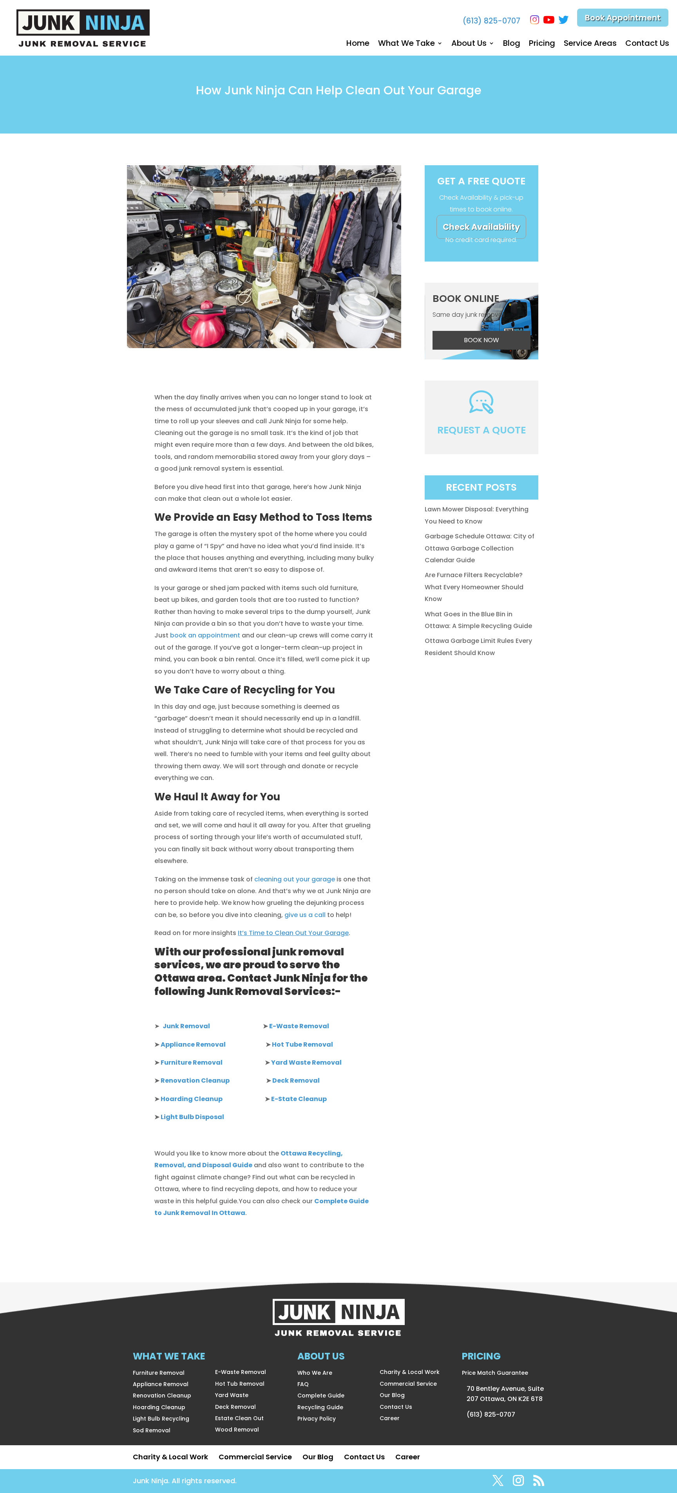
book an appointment (205, 635)
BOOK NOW (481, 340)
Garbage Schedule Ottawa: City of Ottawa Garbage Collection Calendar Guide (479, 548)
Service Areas (590, 44)
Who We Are (314, 1373)
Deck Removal (235, 1407)
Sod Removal (151, 1430)
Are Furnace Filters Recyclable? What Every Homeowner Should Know (474, 586)
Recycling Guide (320, 1407)
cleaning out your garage (294, 879)
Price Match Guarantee (495, 1373)
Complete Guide (320, 1395)
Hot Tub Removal (239, 1384)
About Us (469, 44)
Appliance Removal (160, 1384)
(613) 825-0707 (491, 21)
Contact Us (647, 44)
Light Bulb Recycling (161, 1419)
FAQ (303, 1384)
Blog (511, 44)
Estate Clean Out (239, 1418)
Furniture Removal (159, 1373)
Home (357, 44)
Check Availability (481, 227)
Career (390, 1418)
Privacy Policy (316, 1419)
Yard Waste (231, 1395)
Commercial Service (408, 1384)
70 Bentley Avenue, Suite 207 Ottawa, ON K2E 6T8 (505, 1393)
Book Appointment (623, 17)
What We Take (406, 44)
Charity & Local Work (410, 1372)
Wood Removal (237, 1429)
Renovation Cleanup (162, 1395)
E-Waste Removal (240, 1372)
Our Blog (392, 1395)
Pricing (542, 44)
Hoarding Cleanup (159, 1407)
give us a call (305, 914)
